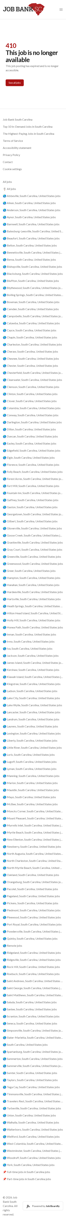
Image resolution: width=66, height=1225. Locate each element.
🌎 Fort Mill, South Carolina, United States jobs (31, 485)
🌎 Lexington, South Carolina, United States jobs (32, 733)
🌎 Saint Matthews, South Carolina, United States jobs (33, 995)
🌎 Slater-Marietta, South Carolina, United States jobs (33, 1037)
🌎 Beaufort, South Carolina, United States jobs (31, 238)
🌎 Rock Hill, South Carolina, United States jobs (31, 966)
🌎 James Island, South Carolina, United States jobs (33, 662)
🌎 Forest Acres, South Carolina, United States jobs (33, 478)
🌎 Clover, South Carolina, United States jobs (30, 401)
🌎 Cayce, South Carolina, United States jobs (29, 330)
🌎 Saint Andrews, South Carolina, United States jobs (33, 981)
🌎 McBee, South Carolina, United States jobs (30, 804)
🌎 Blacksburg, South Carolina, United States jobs (33, 273)
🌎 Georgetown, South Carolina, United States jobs (33, 514)
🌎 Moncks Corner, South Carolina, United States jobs (33, 811)
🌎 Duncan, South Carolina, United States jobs (30, 436)
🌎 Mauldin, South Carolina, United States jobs (31, 790)
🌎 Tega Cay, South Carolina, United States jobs (31, 1087)
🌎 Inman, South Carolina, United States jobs (29, 634)
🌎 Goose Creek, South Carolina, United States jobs (33, 535)
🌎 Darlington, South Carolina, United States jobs (32, 422)
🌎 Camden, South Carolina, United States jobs (31, 309)
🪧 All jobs (9, 188)
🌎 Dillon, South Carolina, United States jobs (29, 429)
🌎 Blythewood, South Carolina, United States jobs (33, 287)
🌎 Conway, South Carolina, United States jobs (30, 415)
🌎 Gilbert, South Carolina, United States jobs (30, 521)
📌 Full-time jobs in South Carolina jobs (26, 1172)
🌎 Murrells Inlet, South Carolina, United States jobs (33, 825)
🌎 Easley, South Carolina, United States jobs (29, 443)
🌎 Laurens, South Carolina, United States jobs (30, 726)
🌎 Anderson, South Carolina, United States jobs (31, 210)
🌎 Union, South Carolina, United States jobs (29, 1115)
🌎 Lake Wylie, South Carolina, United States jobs (32, 705)
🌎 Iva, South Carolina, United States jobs (27, 648)
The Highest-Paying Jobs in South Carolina (28, 133)
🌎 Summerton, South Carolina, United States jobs (33, 1058)
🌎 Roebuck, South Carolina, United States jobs (31, 974)
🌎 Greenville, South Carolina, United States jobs (32, 556)
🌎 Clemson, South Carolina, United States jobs (31, 386)
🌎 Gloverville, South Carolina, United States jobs (32, 528)
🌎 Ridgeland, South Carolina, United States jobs (32, 952)
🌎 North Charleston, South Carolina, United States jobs (33, 860)
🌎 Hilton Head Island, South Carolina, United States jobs (33, 613)
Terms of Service (13, 140)
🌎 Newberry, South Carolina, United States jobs (32, 846)
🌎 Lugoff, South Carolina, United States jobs (30, 761)
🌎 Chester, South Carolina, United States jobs (30, 365)
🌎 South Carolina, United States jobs (25, 1044)
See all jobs (15, 82)
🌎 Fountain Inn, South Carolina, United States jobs (33, 493)
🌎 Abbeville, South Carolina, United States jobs (32, 196)
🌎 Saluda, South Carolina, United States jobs (30, 1002)
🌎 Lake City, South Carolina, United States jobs (31, 698)
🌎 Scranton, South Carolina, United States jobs (31, 1016)
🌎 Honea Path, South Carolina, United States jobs (33, 627)
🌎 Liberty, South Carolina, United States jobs (30, 740)
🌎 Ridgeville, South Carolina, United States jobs (32, 959)
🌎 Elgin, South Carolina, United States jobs (29, 457)
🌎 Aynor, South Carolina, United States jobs (29, 217)
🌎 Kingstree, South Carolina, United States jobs (32, 684)
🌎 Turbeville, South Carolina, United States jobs (32, 1108)
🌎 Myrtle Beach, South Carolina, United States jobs (33, 832)
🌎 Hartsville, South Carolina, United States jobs (32, 599)
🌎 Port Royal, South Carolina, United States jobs (32, 924)
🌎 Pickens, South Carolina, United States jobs (30, 903)
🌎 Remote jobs (12, 945)
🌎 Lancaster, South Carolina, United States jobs (31, 712)
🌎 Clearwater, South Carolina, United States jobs (32, 379)
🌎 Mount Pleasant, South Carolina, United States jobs (33, 818)
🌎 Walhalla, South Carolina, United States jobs (31, 1122)
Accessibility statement (17, 147)
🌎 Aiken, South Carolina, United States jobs (29, 203)
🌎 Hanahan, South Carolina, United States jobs (31, 585)
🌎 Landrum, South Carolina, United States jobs (31, 719)
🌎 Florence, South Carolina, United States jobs (31, 464)
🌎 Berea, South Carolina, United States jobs (29, 259)
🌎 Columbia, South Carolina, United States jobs (32, 408)
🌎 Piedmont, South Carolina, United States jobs (32, 910)
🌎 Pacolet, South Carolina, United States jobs (30, 889)
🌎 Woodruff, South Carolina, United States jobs (32, 1157)
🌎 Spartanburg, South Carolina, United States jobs (33, 1051)
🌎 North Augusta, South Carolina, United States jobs (33, 853)
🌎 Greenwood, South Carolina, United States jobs (33, 563)
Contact (8, 162)
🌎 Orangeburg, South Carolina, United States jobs (33, 882)
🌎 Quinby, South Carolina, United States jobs (30, 938)
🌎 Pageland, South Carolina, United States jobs (31, 896)
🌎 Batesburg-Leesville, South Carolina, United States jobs (33, 231)
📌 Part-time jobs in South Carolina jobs (27, 1179)
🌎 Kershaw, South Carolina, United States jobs (31, 669)
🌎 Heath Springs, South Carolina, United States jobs (33, 606)
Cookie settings (12, 169)
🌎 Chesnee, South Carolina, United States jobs (31, 358)
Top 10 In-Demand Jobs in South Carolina (27, 126)
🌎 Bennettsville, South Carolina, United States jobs (33, 252)
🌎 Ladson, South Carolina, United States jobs (30, 691)
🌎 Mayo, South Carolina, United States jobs (29, 797)
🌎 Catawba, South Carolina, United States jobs (31, 323)
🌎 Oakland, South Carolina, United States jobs (31, 874)
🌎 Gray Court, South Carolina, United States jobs (32, 549)
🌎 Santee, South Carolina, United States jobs (30, 1009)
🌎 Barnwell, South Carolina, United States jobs (31, 224)
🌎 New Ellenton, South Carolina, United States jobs (33, 839)
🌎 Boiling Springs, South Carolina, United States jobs (33, 295)
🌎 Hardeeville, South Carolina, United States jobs (33, 592)
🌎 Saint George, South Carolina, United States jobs (33, 988)
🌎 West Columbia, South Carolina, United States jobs (33, 1143)
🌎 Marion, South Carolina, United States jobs (30, 783)
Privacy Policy (11, 154)
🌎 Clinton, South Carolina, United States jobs (30, 394)
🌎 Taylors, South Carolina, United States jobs (30, 1080)
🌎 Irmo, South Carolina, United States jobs (29, 641)
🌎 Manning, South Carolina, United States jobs (31, 775)
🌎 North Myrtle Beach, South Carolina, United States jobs (33, 867)
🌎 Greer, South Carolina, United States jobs (29, 570)
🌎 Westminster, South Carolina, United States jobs (33, 1150)
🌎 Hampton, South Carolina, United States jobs (31, 577)
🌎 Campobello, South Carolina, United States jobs (33, 316)
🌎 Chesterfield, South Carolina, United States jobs (33, 372)
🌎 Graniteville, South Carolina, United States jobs (33, 542)
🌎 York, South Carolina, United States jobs (29, 1164)
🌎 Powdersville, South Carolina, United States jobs (33, 931)
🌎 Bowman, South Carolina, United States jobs (31, 302)
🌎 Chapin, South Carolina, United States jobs (30, 337)
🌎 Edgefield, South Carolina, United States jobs (31, 450)
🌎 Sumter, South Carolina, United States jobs (30, 1073)
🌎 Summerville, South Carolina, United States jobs (33, 1065)
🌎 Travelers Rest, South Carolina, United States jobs (33, 1101)
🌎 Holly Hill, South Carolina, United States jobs (31, 620)
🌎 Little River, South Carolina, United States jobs (32, 747)
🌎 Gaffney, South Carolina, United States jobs (30, 500)
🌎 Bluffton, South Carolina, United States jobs (31, 280)
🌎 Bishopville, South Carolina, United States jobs (32, 266)
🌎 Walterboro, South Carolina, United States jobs (33, 1129)
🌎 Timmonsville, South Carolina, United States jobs (33, 1094)
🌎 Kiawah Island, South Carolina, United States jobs (33, 676)
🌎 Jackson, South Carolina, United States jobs (31, 655)
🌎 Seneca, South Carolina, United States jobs (30, 1023)
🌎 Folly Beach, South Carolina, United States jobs (33, 471)
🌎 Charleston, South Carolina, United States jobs (32, 344)
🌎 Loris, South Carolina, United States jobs (29, 754)
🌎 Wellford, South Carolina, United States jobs (31, 1136)
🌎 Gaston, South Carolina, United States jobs (30, 507)
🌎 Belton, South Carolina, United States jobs (30, 245)
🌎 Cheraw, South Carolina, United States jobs (30, 351)
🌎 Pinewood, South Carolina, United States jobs (32, 917)
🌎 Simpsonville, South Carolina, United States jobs (33, 1030)
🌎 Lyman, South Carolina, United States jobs (29, 768)
